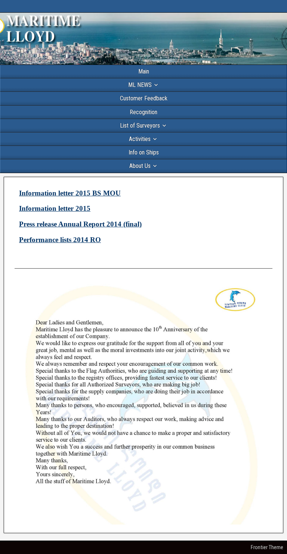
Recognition (143, 112)
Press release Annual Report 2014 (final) (80, 224)
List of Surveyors (140, 125)
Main (143, 71)
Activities (140, 139)
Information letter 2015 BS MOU (70, 193)
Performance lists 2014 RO (60, 240)
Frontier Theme (267, 547)
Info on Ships (144, 152)
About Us (140, 165)
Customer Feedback (143, 98)
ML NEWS (140, 84)
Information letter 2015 (54, 208)
